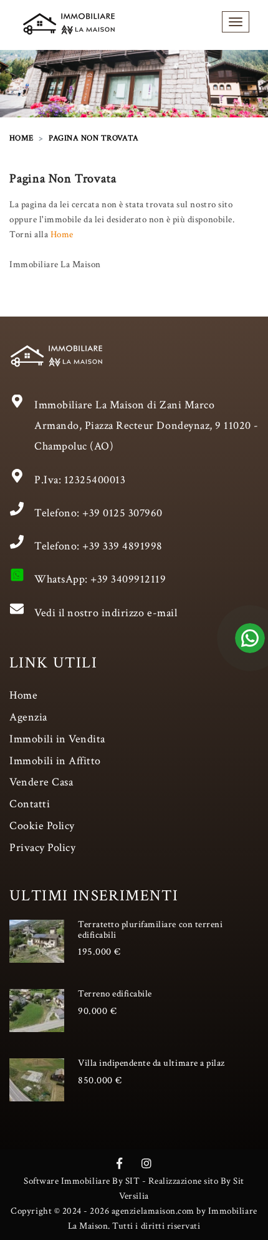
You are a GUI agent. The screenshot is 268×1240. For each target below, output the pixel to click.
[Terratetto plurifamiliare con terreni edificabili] (36, 941)
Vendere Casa (41, 782)
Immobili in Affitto (55, 761)
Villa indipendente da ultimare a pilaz (151, 1063)
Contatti (29, 804)
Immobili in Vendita (57, 739)
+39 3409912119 (128, 579)
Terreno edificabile (115, 994)
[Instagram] (146, 1164)
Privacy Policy (42, 847)
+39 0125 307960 (122, 513)
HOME (21, 138)
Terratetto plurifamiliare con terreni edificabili (150, 929)
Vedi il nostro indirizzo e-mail (105, 613)
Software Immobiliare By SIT (82, 1181)
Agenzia (28, 717)
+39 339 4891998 (122, 546)
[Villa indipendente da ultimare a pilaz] (36, 1079)
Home (62, 234)
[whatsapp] (250, 650)
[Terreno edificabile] (36, 1010)
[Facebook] (120, 1164)
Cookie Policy (42, 826)
